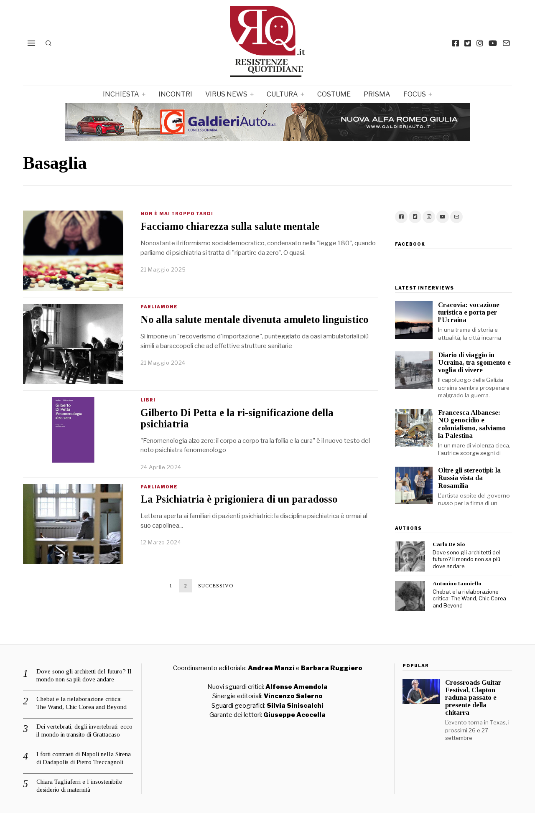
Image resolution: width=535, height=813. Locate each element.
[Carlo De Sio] (410, 556)
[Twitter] (467, 43)
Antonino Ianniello (457, 583)
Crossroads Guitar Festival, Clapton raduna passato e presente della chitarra (473, 697)
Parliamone (159, 306)
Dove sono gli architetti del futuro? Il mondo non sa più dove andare (466, 559)
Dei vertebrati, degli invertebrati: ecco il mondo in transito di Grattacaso (84, 730)
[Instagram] (479, 43)
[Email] (506, 43)
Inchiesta (121, 94)
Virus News (226, 94)
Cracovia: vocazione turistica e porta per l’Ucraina (468, 312)
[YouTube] (493, 43)
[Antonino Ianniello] (410, 596)
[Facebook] (455, 43)
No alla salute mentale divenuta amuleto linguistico (254, 319)
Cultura (282, 94)
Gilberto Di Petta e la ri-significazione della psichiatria (237, 418)
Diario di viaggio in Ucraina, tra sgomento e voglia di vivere (474, 362)
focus (414, 94)
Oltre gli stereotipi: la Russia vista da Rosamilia (469, 477)
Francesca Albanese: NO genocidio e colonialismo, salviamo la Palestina (472, 424)
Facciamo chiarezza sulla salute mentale (229, 226)
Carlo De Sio (449, 544)
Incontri (175, 94)
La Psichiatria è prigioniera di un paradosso (238, 499)
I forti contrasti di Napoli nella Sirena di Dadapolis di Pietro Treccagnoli (83, 758)
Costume (334, 94)
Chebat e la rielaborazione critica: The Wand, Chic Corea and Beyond (469, 599)
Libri (147, 399)
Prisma (377, 94)
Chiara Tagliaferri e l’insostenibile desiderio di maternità (79, 785)
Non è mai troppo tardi (176, 213)
